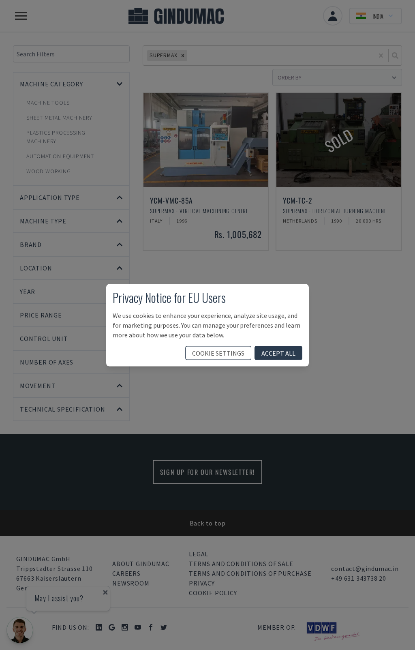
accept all (278, 353)
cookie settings (218, 353)
